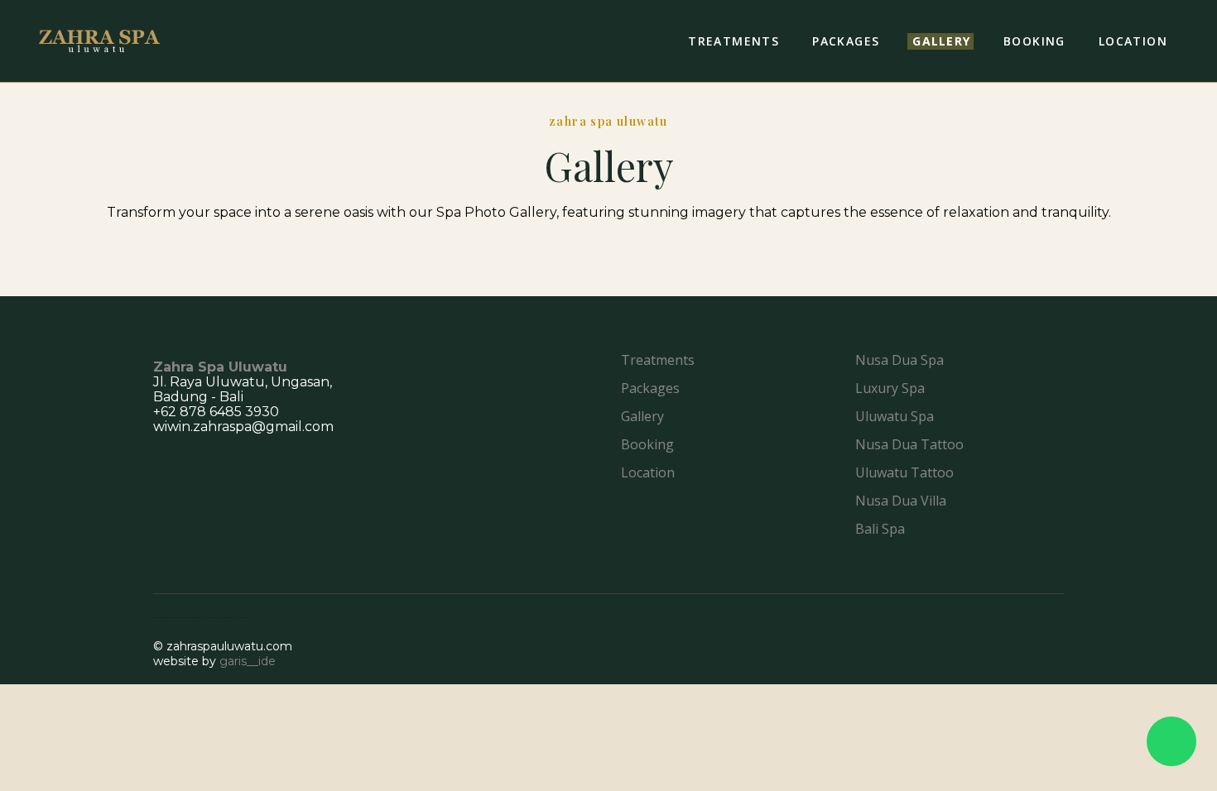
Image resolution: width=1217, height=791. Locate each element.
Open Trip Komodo (219, 617)
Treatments (658, 360)
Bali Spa (880, 529)
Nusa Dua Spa (899, 360)
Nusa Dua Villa (900, 500)
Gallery (642, 416)
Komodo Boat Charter (171, 617)
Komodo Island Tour (235, 617)
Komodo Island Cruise (203, 617)
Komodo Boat (158, 617)
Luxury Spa (890, 388)
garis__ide (247, 661)
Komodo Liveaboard (187, 617)
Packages (650, 388)
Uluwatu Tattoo (904, 472)
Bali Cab (246, 617)
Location (648, 472)
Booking (647, 444)
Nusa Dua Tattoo (909, 444)
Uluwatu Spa (894, 416)
